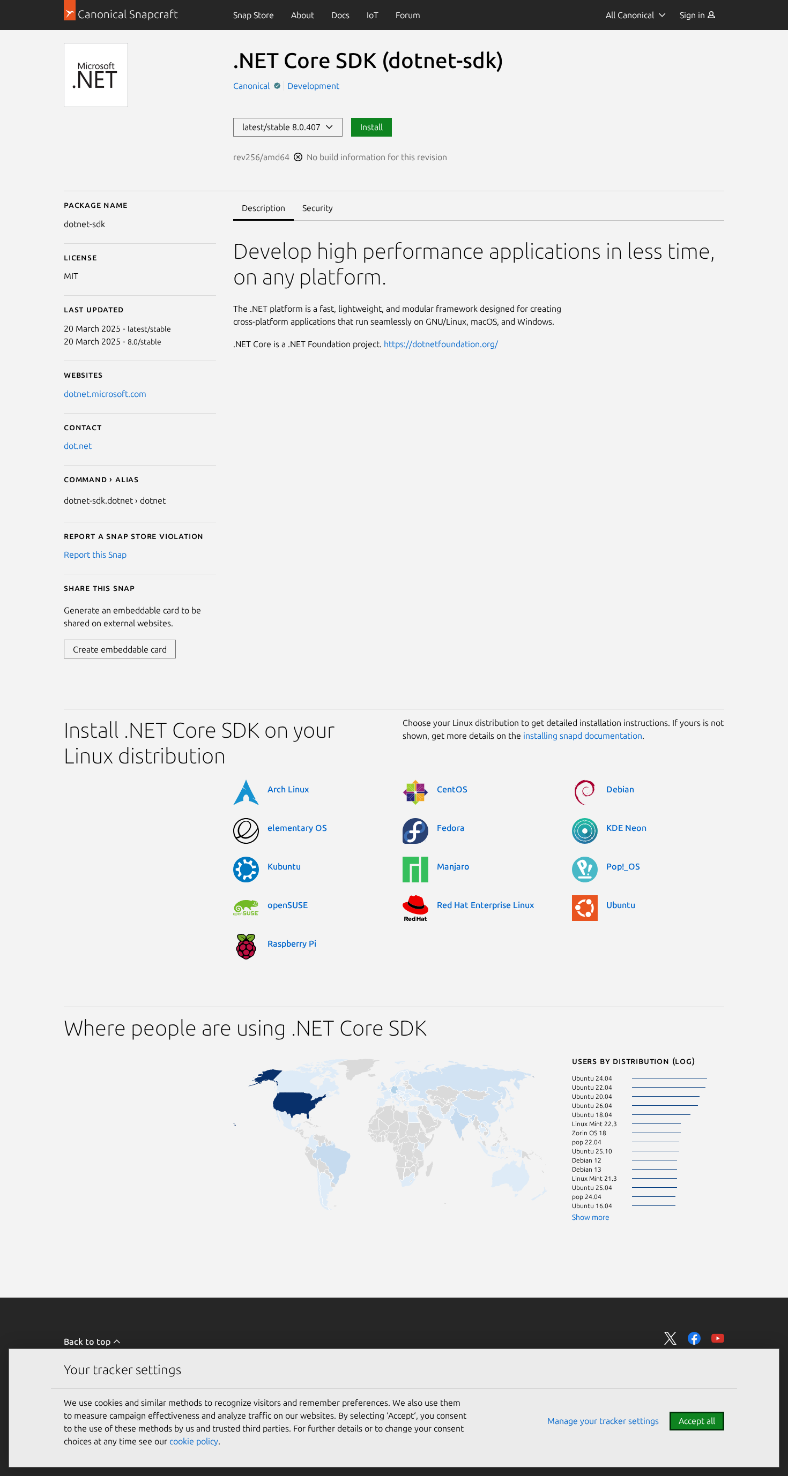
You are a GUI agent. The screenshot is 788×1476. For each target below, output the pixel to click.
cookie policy (193, 1441)
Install (371, 127)
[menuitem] (254, 15)
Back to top (88, 1341)
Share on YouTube (717, 1338)
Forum (408, 15)
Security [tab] (317, 208)
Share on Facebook (694, 1338)
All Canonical (630, 15)
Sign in (693, 15)
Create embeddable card (120, 649)
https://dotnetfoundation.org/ (441, 344)
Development (313, 86)
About (302, 15)
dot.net (78, 446)
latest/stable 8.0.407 (283, 127)
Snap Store (253, 15)
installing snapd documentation (582, 735)
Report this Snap (95, 554)
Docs (340, 15)
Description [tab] (263, 208)
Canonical (252, 86)
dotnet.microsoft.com (105, 394)
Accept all (697, 1421)
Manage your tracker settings (603, 1421)
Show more (590, 1217)
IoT (372, 15)
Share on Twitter (670, 1338)
